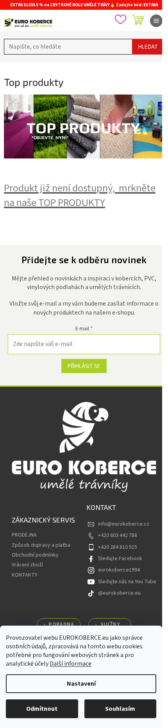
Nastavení (81, 683)
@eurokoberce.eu (119, 593)
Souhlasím (120, 708)
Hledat (148, 46)
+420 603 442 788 (117, 535)
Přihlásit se (84, 365)
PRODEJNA (24, 535)
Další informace (70, 663)
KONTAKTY (25, 575)
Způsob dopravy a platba (41, 545)
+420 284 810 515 (117, 547)
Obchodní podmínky (35, 555)
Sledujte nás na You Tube (127, 582)
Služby (110, 624)
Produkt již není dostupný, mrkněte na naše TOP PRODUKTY (79, 195)
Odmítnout (41, 708)
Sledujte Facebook (120, 558)
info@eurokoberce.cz (123, 524)
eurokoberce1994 (119, 570)
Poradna (61, 624)
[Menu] (156, 21)
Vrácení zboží (27, 565)
